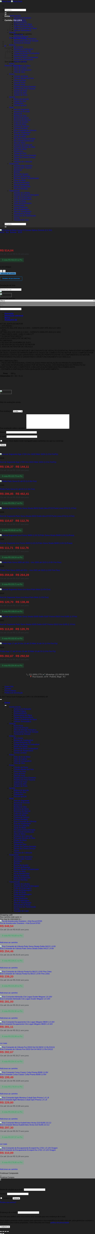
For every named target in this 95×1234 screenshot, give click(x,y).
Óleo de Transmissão (22, 212)
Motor (11, 107)
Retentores (18, 151)
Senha (3, 1194)
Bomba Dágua (20, 20)
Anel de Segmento (21, 109)
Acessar (16, 1198)
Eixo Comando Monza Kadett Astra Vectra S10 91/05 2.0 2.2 (24, 1125)
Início (2, 232)
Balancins (18, 114)
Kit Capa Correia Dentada (24, 139)
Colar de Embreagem (23, 199)
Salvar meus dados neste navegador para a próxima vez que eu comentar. (33, 441)
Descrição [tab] (9, 314)
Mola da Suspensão (22, 187)
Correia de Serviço (21, 126)
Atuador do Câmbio (22, 193)
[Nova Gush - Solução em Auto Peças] (11, 1)
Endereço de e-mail (8, 1212)
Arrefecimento (15, 16)
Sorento (13, 232)
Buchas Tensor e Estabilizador (26, 178)
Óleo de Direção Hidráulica (25, 39)
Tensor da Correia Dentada (25, 155)
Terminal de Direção (22, 43)
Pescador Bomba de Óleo (24, 147)
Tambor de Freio (20, 95)
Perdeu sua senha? (8, 1202)
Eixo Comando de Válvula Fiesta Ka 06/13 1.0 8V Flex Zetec (25, 974)
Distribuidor (18, 103)
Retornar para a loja (13, 66)
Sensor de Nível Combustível (26, 57)
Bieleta (17, 172)
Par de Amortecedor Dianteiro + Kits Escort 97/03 (20, 923)
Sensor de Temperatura (23, 60)
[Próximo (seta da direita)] (3, 1233)
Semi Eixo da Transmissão (25, 216)
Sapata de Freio (20, 91)
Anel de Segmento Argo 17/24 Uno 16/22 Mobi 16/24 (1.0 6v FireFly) (28, 462)
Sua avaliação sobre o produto (13, 428)
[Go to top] (1, 699)
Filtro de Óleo (19, 72)
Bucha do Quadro (21, 174)
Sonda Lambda (20, 62)
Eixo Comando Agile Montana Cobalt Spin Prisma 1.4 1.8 (23, 1100)
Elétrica (12, 45)
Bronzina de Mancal (22, 120)
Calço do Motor (20, 124)
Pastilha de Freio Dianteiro (25, 87)
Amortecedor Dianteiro (23, 166)
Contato (8, 689)
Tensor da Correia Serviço (24, 157)
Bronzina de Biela (21, 118)
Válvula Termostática (22, 30)
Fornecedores (10, 691)
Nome (3, 432)
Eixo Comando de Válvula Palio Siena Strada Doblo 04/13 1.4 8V (27, 948)
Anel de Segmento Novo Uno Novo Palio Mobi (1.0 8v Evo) (24, 597)
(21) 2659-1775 (35, 674)
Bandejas (18, 170)
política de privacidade (60, 1223)
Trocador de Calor (21, 220)
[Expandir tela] (3, 1231)
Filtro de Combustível (22, 70)
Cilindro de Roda (21, 76)
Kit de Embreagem (21, 209)
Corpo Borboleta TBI (22, 51)
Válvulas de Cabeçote (23, 162)
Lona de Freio (19, 82)
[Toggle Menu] (5, 14)
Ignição (12, 97)
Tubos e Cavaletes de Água (25, 28)
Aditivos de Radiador (22, 18)
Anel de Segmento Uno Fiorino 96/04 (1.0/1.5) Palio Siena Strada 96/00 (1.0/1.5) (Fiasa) (36, 543)
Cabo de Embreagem (23, 197)
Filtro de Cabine (20, 68)
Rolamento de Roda (22, 214)
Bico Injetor (18, 47)
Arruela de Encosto (22, 112)
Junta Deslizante (21, 207)
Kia (7, 232)
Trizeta (16, 218)
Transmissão (14, 191)
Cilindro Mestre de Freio (24, 78)
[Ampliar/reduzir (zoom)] (1, 1231)
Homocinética (19, 205)
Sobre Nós (9, 687)
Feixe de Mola (20, 180)
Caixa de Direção (21, 37)
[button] (13, 20)
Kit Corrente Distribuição (24, 141)
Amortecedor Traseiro (23, 168)
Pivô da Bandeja (21, 189)
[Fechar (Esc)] (8, 1231)
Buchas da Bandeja (22, 176)
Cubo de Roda (20, 201)
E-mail (3, 436)
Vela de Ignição (20, 105)
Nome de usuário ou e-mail (11, 1189)
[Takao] (6, 296)
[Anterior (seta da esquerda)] (1, 1233)
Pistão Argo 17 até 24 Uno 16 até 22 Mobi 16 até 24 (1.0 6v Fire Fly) (28, 651)
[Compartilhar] (5, 1231)
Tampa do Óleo (20, 153)
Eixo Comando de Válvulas (25, 130)
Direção (12, 32)
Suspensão (14, 164)
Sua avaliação (6, 411)
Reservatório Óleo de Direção (26, 41)
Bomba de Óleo (20, 116)
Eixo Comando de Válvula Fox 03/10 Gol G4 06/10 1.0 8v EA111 (26, 1049)
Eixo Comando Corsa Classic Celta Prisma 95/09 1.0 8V (23, 1074)
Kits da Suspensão (21, 184)
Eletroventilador (20, 22)
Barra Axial (18, 35)
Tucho (16, 159)
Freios (11, 74)
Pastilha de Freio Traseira (24, 89)
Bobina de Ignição (21, 99)
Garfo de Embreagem (23, 203)
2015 (20, 232)
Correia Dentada (21, 128)
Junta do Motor (20, 137)
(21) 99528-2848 (62, 674)
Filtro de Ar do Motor (22, 66)
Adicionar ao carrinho (8, 273)
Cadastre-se (5, 1227)
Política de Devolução (14, 693)
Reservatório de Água (23, 24)
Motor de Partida (20, 55)
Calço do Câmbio (21, 122)
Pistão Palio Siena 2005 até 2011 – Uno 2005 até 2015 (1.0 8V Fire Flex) (30, 570)
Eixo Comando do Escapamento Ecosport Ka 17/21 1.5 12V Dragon (28, 1150)
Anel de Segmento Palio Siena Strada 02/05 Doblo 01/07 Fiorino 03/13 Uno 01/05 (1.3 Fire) (37, 624)
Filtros (11, 64)
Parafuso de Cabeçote (23, 145)
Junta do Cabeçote (21, 134)
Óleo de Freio (19, 85)
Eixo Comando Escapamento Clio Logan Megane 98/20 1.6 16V (26, 1024)
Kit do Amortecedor (22, 182)
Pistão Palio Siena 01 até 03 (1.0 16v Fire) (17, 489)
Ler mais (3, 1043)
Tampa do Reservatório (23, 26)
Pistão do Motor (20, 149)
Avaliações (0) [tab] (11, 320)
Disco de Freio (20, 80)
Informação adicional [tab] (14, 316)
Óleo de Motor (19, 143)
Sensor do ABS (20, 93)
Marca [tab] (7, 318)
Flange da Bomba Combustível (26, 53)
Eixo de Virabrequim (22, 132)
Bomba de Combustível (23, 49)
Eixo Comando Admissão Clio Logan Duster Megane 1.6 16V (25, 999)
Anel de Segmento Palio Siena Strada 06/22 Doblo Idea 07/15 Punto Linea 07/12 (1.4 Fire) (37, 516)
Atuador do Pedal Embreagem (26, 195)
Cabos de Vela (20, 101)
